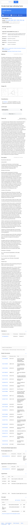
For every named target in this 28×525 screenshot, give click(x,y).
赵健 (23, 20)
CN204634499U (5, 424)
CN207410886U (5, 414)
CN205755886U (5, 391)
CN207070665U (5, 427)
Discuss (19, 51)
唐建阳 (12, 20)
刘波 (6, 20)
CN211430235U (5, 430)
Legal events (11, 48)
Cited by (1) (6, 48)
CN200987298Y (5, 395)
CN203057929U (5, 389)
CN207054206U (5, 385)
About (2, 523)
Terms (22, 523)
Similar (21, 15)
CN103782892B (5, 358)
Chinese (10, 18)
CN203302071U (5, 436)
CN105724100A (5, 375)
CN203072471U (5, 433)
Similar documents (17, 48)
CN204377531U (5, 419)
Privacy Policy (3, 524)
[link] (12, 102)
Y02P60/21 (5, 101)
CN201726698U (5, 406)
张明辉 (18, 20)
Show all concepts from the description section (11, 513)
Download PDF (7, 15)
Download (18, 500)
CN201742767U (5, 379)
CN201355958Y (5, 363)
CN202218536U (5, 368)
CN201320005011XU (6, 456)
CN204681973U (5, 382)
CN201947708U (5, 444)
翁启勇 (9, 20)
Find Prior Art (14, 15)
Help (9, 524)
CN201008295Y (5, 372)
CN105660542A (5, 336)
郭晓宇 (15, 20)
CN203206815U (5, 404)
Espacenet (10, 51)
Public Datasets (16, 523)
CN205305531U (5, 416)
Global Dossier (15, 51)
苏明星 (21, 20)
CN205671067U (5, 399)
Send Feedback (8, 523)
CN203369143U (5, 440)
